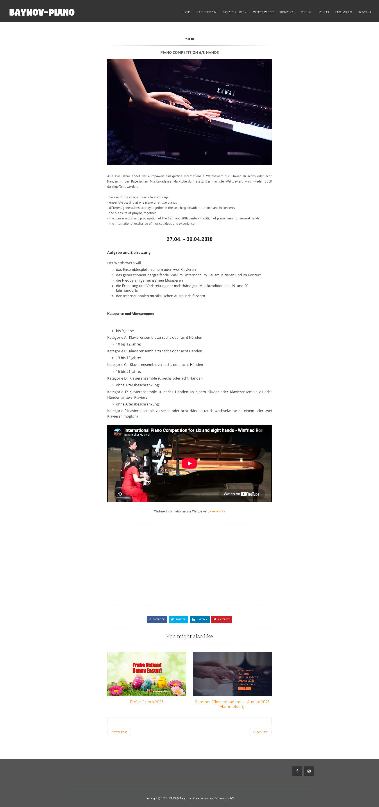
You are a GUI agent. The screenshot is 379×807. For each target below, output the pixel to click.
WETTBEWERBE (263, 12)
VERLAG (306, 12)
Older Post (260, 732)
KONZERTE (287, 12)
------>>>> (217, 511)
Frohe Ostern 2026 (147, 701)
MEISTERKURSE (233, 12)
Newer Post (119, 732)
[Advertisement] (189, 564)
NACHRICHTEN (206, 12)
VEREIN (324, 12)
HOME (186, 12)
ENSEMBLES (343, 12)
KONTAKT (364, 12)
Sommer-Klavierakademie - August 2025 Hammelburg (232, 704)
